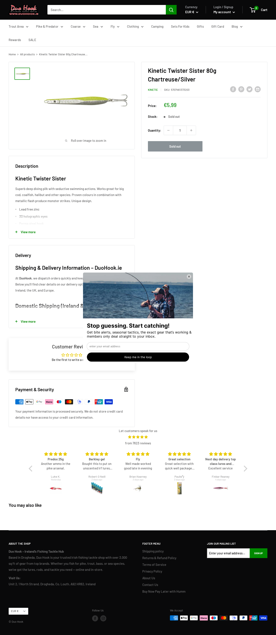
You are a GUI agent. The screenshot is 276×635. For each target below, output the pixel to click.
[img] (138, 437)
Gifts (200, 26)
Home (12, 54)
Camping (157, 26)
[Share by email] (258, 89)
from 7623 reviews (138, 443)
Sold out (175, 146)
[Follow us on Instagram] (103, 618)
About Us (148, 578)
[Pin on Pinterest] (241, 89)
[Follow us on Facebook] (95, 618)
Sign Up (258, 553)
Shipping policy (153, 551)
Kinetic (153, 89)
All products (27, 54)
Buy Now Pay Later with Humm (163, 591)
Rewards (15, 40)
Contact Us (150, 585)
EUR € (15, 611)
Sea (95, 26)
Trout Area (16, 26)
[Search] (171, 9)
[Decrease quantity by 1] (168, 130)
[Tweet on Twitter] (249, 89)
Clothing (133, 26)
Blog (235, 26)
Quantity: (154, 130)
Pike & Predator (47, 26)
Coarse (76, 26)
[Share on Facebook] (233, 89)
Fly (113, 26)
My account (222, 12)
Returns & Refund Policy (159, 558)
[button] (32, 469)
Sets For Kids (180, 26)
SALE (32, 40)
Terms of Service (154, 564)
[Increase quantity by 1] (191, 130)
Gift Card (217, 26)
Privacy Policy (152, 571)
